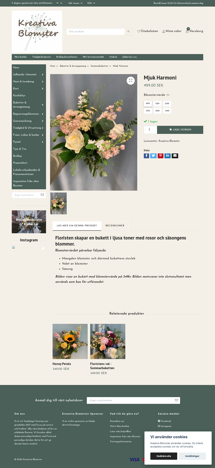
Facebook (165, 421)
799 (148, 111)
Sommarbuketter (99, 66)
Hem (16, 67)
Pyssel (16, 142)
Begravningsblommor (26, 114)
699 (167, 103)
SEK (90, 3)
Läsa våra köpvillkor (120, 431)
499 (148, 103)
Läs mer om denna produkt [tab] (77, 226)
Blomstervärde (156, 95)
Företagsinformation (121, 441)
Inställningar (192, 456)
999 (167, 111)
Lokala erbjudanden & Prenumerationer (26, 172)
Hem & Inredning (23, 81)
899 (158, 111)
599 (157, 103)
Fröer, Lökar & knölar (26, 135)
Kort (16, 88)
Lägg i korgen (182, 130)
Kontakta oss (117, 421)
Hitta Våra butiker (119, 426)
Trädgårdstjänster (41, 57)
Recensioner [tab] (114, 226)
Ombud (113, 57)
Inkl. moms (74, 3)
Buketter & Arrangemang (21, 104)
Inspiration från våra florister (26, 183)
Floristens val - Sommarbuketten (102, 366)
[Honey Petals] (70, 341)
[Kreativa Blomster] (37, 32)
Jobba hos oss (129, 57)
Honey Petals (62, 364)
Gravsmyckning (22, 121)
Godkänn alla (164, 456)
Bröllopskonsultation (66, 57)
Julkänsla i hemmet (24, 74)
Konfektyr (19, 95)
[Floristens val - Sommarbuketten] (107, 341)
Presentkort (20, 163)
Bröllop (17, 156)
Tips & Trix (19, 149)
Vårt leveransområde (93, 57)
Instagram (165, 426)
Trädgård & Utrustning (27, 128)
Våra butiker (20, 57)
